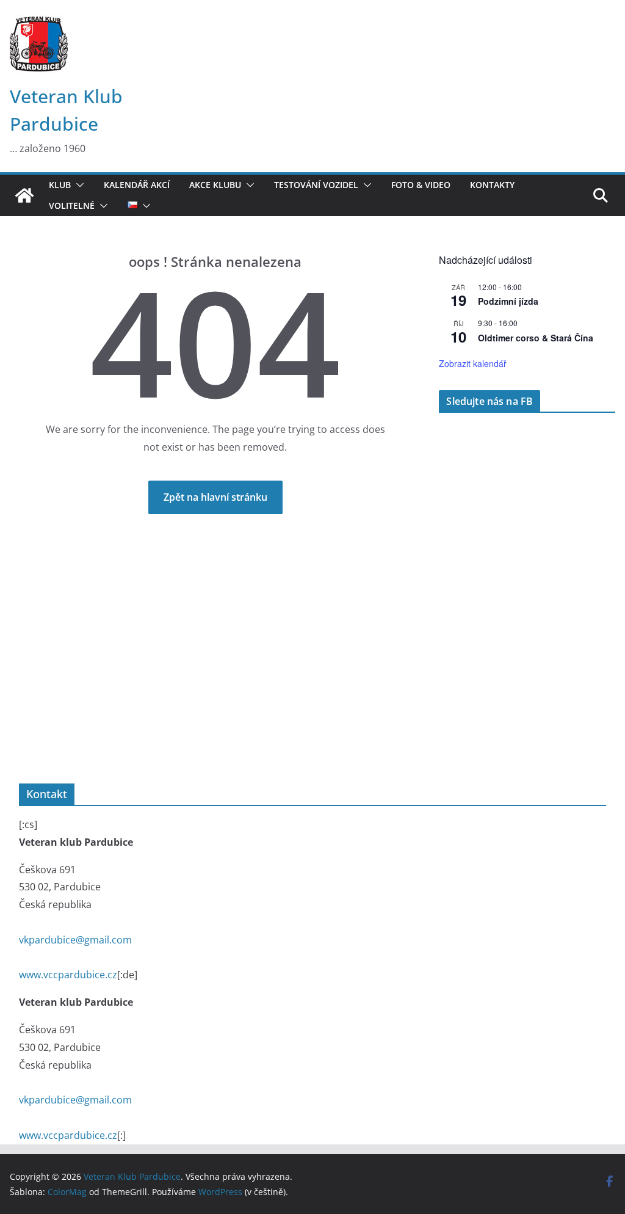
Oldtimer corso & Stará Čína (535, 338)
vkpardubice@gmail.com (75, 940)
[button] (77, 185)
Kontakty (492, 185)
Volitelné (72, 206)
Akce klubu (215, 185)
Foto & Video (420, 185)
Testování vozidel (316, 185)
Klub (60, 185)
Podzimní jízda (508, 301)
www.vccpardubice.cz (68, 974)
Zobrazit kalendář (473, 363)
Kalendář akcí (137, 185)
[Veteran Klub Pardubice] (24, 195)
